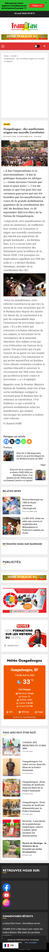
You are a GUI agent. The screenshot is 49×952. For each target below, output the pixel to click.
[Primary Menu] (2, 46)
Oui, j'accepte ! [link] (31, 942)
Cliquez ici (36, 5)
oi (3, 923)
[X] (12, 441)
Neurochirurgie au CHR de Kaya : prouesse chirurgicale (32, 504)
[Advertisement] (24, 90)
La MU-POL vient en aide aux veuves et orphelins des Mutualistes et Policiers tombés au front (33, 525)
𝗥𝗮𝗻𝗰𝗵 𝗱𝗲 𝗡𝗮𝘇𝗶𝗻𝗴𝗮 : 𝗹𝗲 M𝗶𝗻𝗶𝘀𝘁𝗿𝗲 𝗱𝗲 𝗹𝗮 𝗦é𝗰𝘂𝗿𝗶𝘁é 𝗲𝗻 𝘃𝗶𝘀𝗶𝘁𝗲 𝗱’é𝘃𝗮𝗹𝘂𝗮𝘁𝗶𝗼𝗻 (34, 847)
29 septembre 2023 (25, 137)
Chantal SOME (10, 137)
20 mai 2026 (28, 794)
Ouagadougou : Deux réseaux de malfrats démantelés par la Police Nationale (33, 807)
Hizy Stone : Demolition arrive (25, 923)
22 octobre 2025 (30, 511)
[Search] (44, 46)
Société (7, 124)
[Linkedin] (17, 441)
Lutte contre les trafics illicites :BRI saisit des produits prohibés (23, 932)
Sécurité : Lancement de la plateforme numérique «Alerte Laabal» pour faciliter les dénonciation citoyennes (33, 830)
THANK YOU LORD (12, 929)
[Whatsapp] (23, 441)
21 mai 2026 (28, 751)
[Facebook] (6, 441)
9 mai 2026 (28, 855)
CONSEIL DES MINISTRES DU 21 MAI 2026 (34, 745)
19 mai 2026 (28, 814)
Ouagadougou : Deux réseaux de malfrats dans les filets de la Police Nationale (33, 786)
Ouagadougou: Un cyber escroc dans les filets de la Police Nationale (33, 766)
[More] (29, 441)
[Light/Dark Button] (37, 46)
